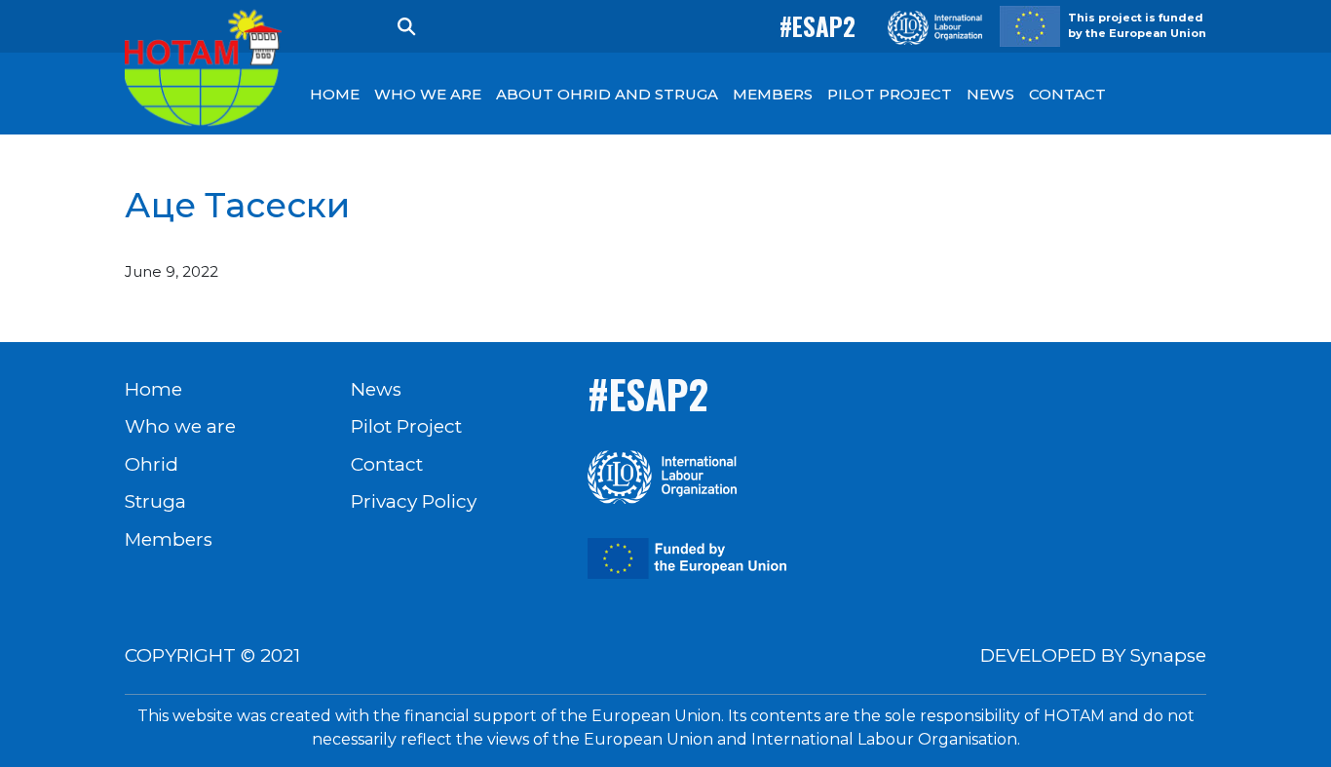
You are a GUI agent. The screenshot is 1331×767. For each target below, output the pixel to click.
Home (153, 389)
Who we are (180, 426)
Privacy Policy (413, 501)
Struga (155, 501)
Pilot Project (406, 426)
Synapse (1168, 655)
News (376, 389)
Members (168, 539)
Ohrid (151, 464)
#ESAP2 (818, 26)
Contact (387, 464)
